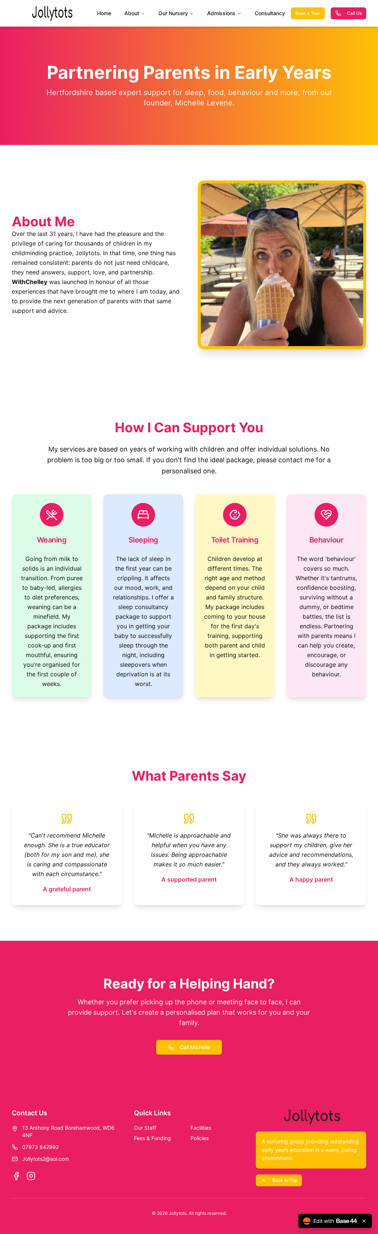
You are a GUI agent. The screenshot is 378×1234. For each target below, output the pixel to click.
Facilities (200, 1128)
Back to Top (284, 1180)
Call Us (354, 13)
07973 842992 (40, 1147)
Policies (199, 1138)
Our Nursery (173, 13)
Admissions (221, 13)
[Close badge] (364, 1221)
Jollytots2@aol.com (45, 1159)
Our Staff (145, 1128)
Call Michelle (195, 1047)
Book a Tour (307, 13)
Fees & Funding (152, 1138)
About (131, 13)
